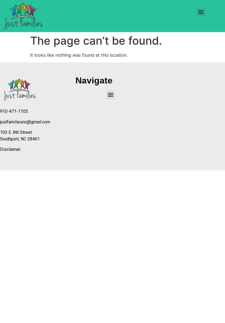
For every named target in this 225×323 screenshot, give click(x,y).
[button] (200, 11)
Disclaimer (10, 149)
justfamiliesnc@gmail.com (25, 122)
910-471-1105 (14, 111)
